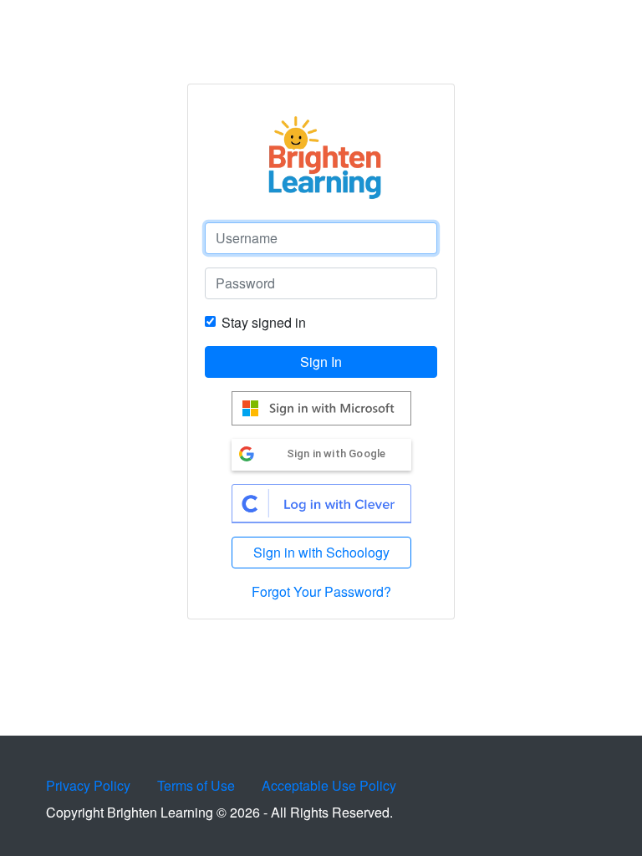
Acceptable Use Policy (329, 785)
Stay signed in (264, 322)
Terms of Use (196, 785)
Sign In (321, 361)
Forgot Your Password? (321, 591)
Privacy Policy (88, 785)
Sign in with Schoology (321, 552)
